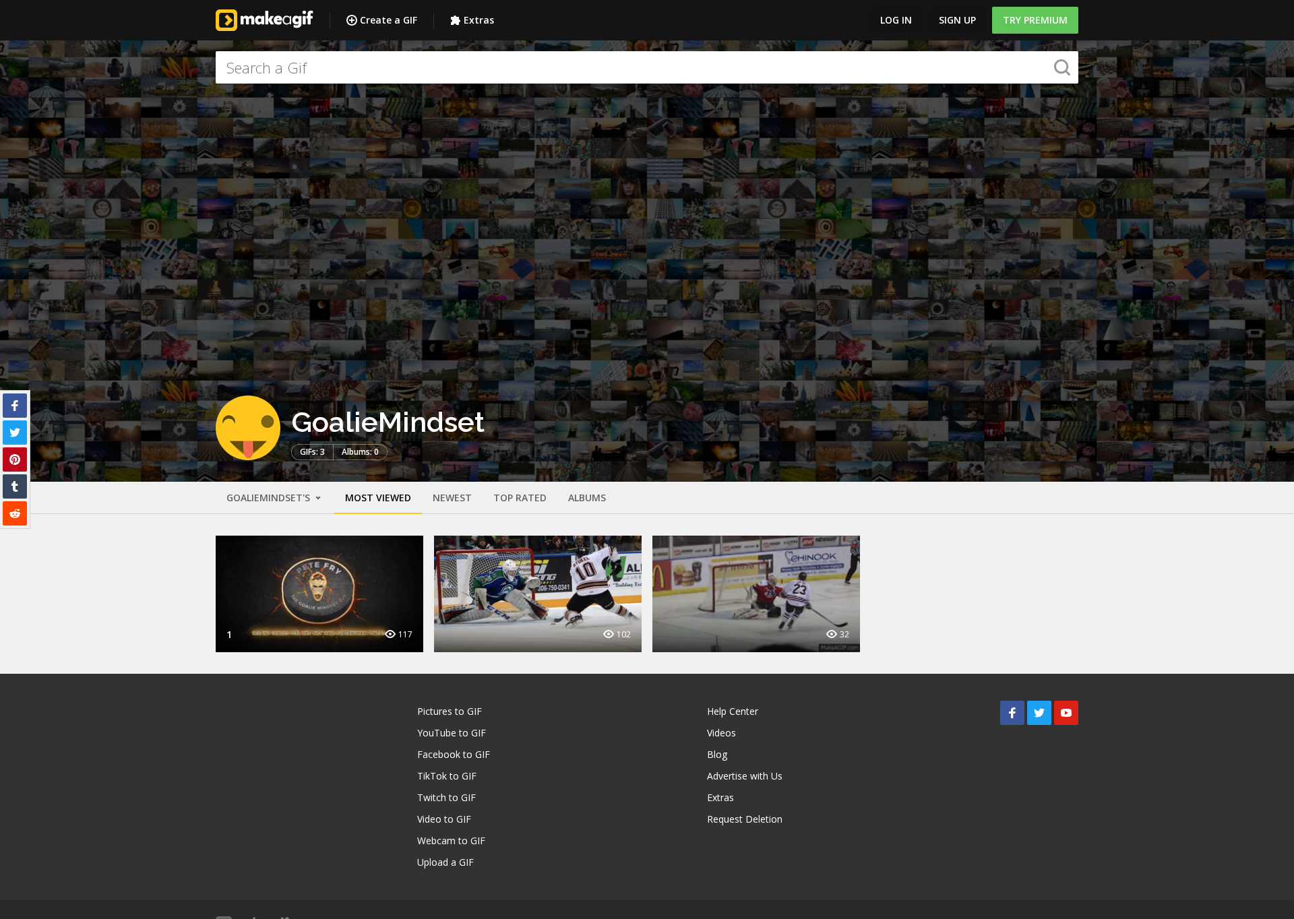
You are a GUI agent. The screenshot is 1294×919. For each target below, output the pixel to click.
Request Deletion (744, 819)
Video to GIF (444, 819)
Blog (717, 754)
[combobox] (647, 67)
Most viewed (378, 497)
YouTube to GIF (451, 732)
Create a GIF (388, 19)
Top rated (520, 497)
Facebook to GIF (453, 754)
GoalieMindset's (269, 497)
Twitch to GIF (446, 797)
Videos (721, 732)
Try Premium (1035, 19)
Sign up (957, 19)
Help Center (732, 711)
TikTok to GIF (446, 775)
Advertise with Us (744, 775)
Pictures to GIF (449, 711)
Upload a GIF (445, 862)
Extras (479, 19)
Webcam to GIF (451, 840)
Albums (587, 497)
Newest (452, 497)
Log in (896, 19)
